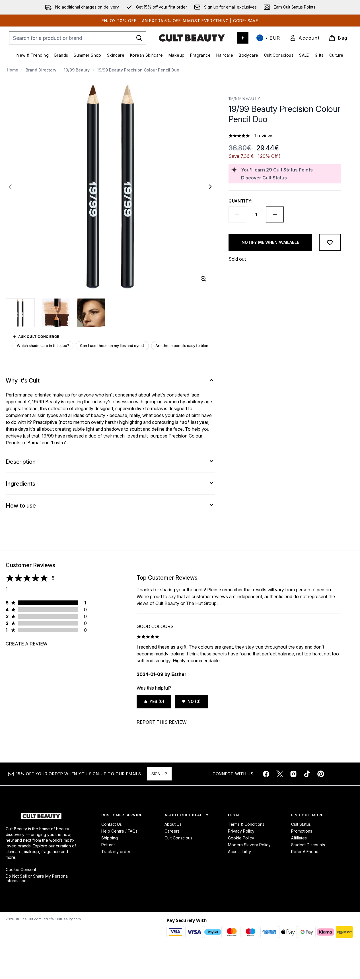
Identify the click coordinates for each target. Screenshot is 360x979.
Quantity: (240, 201)
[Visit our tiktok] (307, 774)
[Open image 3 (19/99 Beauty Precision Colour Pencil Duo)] (91, 313)
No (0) (194, 701)
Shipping (109, 837)
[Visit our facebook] (266, 774)
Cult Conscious (178, 837)
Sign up (159, 773)
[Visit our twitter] (280, 774)
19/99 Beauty (77, 70)
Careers (172, 831)
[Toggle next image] (210, 186)
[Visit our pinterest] (321, 774)
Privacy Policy (241, 831)
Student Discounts (308, 844)
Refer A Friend (304, 851)
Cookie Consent (21, 869)
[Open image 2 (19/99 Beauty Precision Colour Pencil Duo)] (56, 313)
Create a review (27, 644)
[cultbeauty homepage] (191, 38)
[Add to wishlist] (330, 242)
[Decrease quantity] (237, 214)
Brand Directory (41, 70)
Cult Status (301, 824)
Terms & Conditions (246, 824)
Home (12, 70)
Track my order (115, 851)
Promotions (301, 831)
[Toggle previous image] (10, 186)
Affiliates (299, 837)
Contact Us (111, 824)
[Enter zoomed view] (203, 279)
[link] (304, 38)
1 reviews (263, 135)
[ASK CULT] (242, 38)
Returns (108, 844)
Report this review (162, 722)
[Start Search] (139, 38)
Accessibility (239, 851)
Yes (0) (156, 701)
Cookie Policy (241, 837)
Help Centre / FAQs (119, 831)
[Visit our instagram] (293, 774)
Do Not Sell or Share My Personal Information (37, 878)
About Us (173, 824)
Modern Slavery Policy (249, 844)
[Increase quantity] (275, 214)
